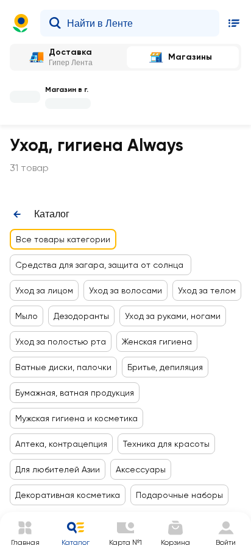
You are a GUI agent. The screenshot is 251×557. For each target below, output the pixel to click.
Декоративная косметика (67, 495)
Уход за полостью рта (60, 341)
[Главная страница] (21, 23)
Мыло (26, 316)
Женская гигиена (157, 341)
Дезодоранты (81, 316)
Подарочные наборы (179, 495)
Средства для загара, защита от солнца (100, 265)
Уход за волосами (125, 290)
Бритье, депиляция (165, 367)
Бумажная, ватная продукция (74, 393)
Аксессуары (141, 469)
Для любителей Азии (57, 469)
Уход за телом (207, 290)
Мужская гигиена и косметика (76, 418)
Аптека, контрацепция (61, 444)
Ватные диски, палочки (63, 367)
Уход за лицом (44, 290)
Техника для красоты (166, 444)
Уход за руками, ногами (173, 316)
